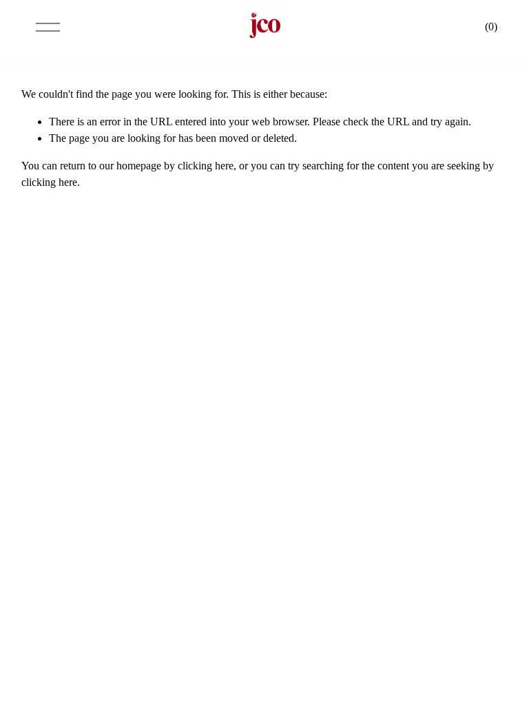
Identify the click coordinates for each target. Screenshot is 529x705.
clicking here (206, 165)
